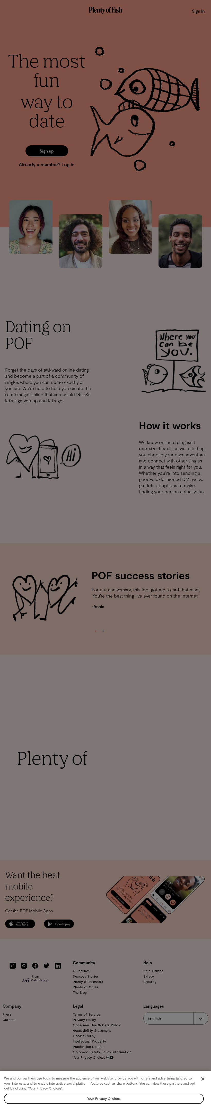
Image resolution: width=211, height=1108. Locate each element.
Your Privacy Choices (103, 1098)
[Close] (202, 1079)
